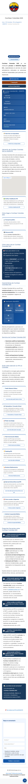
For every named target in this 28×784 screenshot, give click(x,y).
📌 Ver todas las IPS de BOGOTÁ (14, 710)
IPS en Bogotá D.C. (17, 22)
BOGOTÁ (5, 24)
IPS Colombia (9, 22)
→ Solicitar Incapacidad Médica (14, 522)
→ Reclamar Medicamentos (14, 475)
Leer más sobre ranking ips (14, 460)
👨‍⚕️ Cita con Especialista (14, 86)
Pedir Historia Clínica (11, 388)
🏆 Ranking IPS (14, 82)
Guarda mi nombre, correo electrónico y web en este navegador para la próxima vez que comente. (14, 754)
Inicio (3, 22)
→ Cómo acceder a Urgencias (14, 507)
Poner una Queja (9, 420)
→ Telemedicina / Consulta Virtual (14, 414)
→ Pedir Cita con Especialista (14, 143)
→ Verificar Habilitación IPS (14, 207)
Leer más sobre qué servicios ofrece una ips (14, 491)
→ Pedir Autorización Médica (14, 445)
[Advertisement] (14, 40)
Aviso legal (8, 773)
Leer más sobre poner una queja (14, 429)
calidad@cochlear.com (9, 109)
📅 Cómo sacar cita (14, 78)
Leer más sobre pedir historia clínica (14, 399)
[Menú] (25, 780)
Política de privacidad (17, 773)
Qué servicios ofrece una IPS (13, 482)
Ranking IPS (8, 451)
